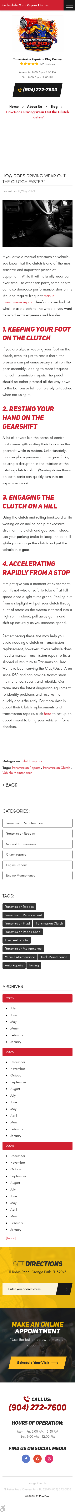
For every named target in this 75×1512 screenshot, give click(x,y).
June (13, 1015)
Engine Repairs (16, 865)
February (16, 1035)
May (13, 1022)
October (16, 1075)
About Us (34, 106)
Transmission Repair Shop (22, 932)
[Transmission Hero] (37, 34)
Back (11, 785)
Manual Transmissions (21, 844)
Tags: (8, 896)
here (47, 714)
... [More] (9, 1238)
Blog (54, 106)
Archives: (13, 986)
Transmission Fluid (17, 923)
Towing (34, 965)
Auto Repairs (14, 965)
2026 (10, 998)
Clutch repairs (32, 761)
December (17, 1062)
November (17, 1069)
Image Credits (37, 1483)
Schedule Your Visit (33, 1362)
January (15, 1042)
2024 (10, 1146)
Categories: (16, 811)
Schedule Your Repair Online (25, 5)
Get (37, 1264)
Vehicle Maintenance (17, 773)
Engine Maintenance (20, 875)
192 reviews (47, 64)
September (18, 1082)
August (15, 1089)
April (13, 1116)
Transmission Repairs (26, 768)
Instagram (49, 1459)
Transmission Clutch (56, 768)
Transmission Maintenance (24, 823)
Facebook (26, 1459)
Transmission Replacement (23, 915)
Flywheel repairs (16, 940)
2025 (10, 1052)
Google (37, 1459)
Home (14, 106)
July (13, 1008)
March (14, 1028)
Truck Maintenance (54, 957)
